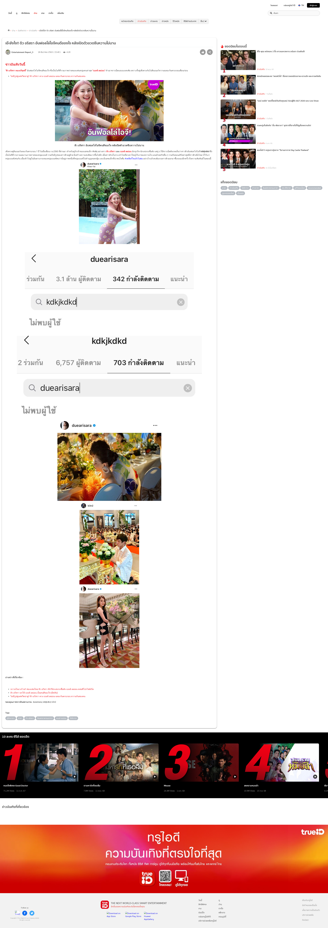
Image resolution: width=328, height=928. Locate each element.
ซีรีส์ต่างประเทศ (190, 21)
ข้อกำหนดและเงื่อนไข (309, 905)
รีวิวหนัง (176, 21)
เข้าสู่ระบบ (313, 5)
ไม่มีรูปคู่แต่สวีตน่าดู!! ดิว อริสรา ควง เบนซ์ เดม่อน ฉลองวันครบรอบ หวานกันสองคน (48, 76)
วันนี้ (10, 13)
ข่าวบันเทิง (142, 21)
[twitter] (31, 913)
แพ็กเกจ (222, 912)
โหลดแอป (274, 5)
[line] (17, 913)
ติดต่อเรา (305, 920)
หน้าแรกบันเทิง (127, 21)
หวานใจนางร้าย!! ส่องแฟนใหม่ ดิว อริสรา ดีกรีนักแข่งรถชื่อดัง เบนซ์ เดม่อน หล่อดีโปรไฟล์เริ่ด (52, 689)
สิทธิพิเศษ (25, 13)
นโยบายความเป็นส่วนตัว (311, 910)
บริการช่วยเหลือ (308, 915)
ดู (16, 13)
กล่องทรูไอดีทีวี (204, 916)
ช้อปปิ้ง (201, 912)
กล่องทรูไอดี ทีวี (289, 5)
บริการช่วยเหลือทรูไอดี (207, 920)
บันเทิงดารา (22, 30)
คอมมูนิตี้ (222, 916)
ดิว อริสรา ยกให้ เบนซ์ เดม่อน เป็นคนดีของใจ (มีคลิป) (34, 693)
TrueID (16, 5)
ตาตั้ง (51, 13)
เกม (42, 13)
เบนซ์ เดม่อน (125, 151)
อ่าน (35, 13)
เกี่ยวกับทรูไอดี (307, 900)
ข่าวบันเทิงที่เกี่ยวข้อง (15, 806)
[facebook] (24, 913)
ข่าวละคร (154, 21)
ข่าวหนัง (165, 21)
